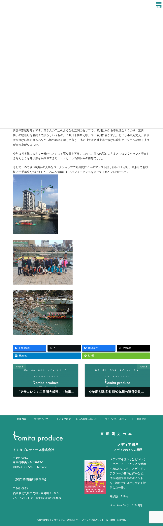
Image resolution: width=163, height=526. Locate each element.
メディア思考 (128, 445)
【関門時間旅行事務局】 (30, 479)
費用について (41, 419)
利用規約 (141, 419)
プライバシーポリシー (117, 419)
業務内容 (21, 419)
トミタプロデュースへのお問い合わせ (76, 419)
